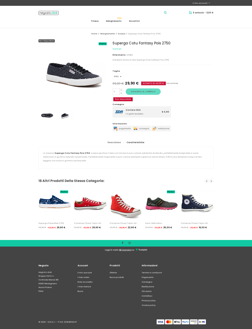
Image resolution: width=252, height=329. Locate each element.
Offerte (113, 272)
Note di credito (85, 282)
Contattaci (147, 296)
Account (83, 265)
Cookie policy (149, 305)
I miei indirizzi (84, 286)
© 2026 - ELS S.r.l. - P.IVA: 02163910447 (57, 322)
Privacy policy (149, 300)
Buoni (80, 291)
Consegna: (118, 104)
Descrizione (114, 142)
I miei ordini (83, 277)
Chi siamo (147, 291)
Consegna (147, 282)
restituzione (163, 128)
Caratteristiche (135, 142)
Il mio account (85, 272)
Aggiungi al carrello (143, 91)
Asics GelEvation (153, 223)
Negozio (43, 265)
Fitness (95, 21)
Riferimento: (119, 55)
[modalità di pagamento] (181, 322)
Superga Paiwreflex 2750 (51, 223)
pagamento (125, 128)
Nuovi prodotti (117, 277)
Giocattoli (134, 21)
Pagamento (148, 277)
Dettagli (44, 188)
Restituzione (148, 286)
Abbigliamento (114, 21)
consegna (144, 128)
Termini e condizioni (152, 272)
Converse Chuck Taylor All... (88, 223)
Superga (117, 48)
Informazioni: (120, 123)
